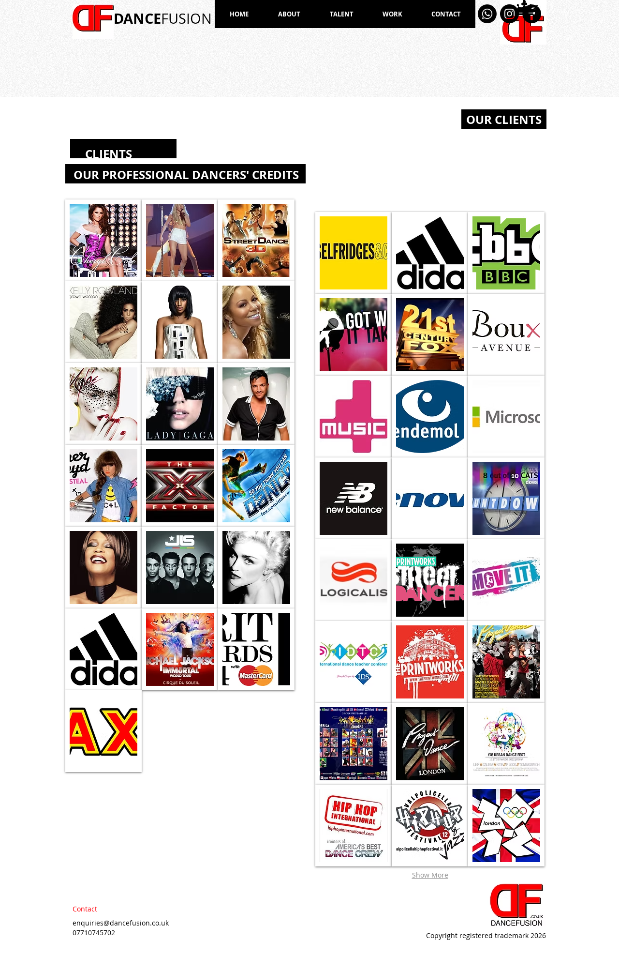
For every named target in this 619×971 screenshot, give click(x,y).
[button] (103, 240)
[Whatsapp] (487, 13)
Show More (430, 875)
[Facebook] (531, 13)
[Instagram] (509, 13)
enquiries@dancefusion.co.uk (121, 922)
